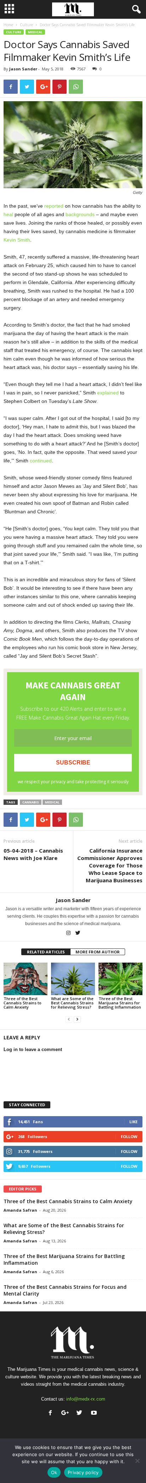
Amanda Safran (20, 1210)
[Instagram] (69, 933)
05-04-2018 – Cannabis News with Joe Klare (33, 854)
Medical (35, 32)
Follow (129, 1136)
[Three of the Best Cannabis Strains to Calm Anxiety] (25, 979)
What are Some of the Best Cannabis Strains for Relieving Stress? (72, 1003)
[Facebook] (52, 1413)
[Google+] (66, 1413)
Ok (54, 1472)
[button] (135, 9)
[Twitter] (78, 933)
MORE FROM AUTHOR (97, 951)
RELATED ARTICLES (46, 951)
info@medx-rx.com (85, 1399)
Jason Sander (23, 68)
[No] (137, 1460)
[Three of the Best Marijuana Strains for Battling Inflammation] (120, 979)
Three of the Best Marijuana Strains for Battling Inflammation (120, 1003)
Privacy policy (83, 1472)
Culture (26, 24)
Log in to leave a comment (33, 1049)
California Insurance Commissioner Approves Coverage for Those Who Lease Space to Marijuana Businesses (109, 865)
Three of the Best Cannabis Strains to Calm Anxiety (22, 1003)
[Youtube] (94, 1413)
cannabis (30, 802)
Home (8, 24)
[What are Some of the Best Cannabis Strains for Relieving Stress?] (73, 979)
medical (52, 802)
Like (133, 1121)
